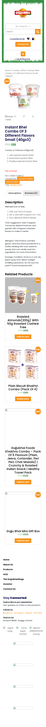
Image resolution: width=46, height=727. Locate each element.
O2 (6, 574)
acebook (8, 613)
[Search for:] (20, 31)
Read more (23, 398)
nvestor (8, 584)
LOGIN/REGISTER (17, 39)
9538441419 (25, 59)
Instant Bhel (12, 181)
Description (15, 193)
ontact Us (10, 589)
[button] (6, 631)
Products (8, 569)
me (7, 559)
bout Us (9, 564)
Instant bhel (16, 184)
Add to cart (23, 336)
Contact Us (22, 44)
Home (8, 70)
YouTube (37, 612)
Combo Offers (19, 70)
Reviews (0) (31, 193)
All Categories (22, 26)
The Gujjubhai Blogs (13, 579)
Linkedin (28, 613)
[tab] (14, 193)
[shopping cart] (33, 39)
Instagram (19, 613)
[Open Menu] (23, 54)
